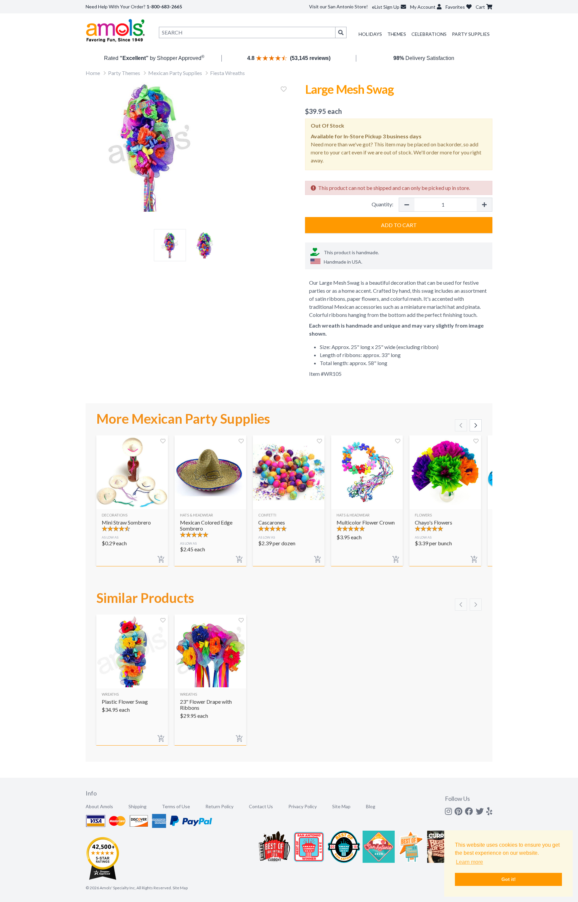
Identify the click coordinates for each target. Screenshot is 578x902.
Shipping (137, 806)
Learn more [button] (469, 862)
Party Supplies (471, 34)
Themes (396, 34)
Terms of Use (176, 806)
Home (93, 73)
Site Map (341, 806)
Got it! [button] (508, 879)
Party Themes (124, 73)
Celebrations (429, 34)
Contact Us (261, 806)
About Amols (99, 806)
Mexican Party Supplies (175, 73)
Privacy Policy (302, 806)
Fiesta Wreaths (227, 73)
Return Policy (219, 806)
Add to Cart (399, 225)
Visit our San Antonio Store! (338, 6)
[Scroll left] (461, 425)
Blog (370, 806)
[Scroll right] (476, 425)
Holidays (370, 34)
